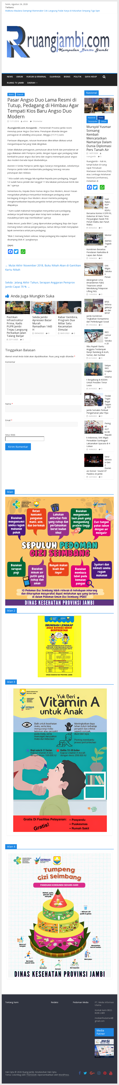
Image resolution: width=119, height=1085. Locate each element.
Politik (77, 76)
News (10, 76)
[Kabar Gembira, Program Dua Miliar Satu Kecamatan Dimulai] (69, 302)
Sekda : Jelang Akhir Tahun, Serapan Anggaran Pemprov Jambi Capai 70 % (40, 284)
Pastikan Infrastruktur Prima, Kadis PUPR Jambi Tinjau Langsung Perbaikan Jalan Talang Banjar (17, 326)
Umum (19, 76)
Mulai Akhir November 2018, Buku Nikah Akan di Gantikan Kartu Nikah (43, 267)
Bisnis (67, 76)
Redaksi (54, 1002)
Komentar (10, 361)
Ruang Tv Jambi (15, 82)
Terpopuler (92, 121)
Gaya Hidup (91, 76)
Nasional (91, 117)
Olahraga (55, 76)
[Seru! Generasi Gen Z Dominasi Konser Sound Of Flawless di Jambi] (93, 455)
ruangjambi (91, 156)
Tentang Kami (11, 1002)
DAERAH (31, 82)
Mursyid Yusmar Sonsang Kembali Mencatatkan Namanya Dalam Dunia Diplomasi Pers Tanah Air (99, 138)
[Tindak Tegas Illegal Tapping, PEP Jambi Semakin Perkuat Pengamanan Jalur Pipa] (93, 394)
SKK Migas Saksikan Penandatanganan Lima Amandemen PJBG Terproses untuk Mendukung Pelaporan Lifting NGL (99, 278)
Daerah (20, 94)
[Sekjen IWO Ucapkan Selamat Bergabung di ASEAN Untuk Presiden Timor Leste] (93, 364)
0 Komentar (37, 121)
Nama (9, 403)
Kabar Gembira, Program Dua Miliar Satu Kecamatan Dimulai (68, 323)
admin (25, 121)
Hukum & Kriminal (36, 76)
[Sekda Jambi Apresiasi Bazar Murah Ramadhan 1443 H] (43, 302)
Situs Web (10, 434)
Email (8, 420)
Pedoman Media (80, 1002)
